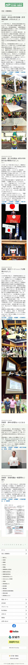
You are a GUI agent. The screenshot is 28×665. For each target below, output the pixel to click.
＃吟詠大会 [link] (18, 203)
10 (20, 544)
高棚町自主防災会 (7, 571)
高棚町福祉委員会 (7, 574)
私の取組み (4, 610)
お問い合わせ (4, 621)
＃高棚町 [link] (17, 72)
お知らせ (3, 614)
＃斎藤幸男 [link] (9, 319)
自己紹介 (3, 603)
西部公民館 (5, 593)
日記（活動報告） (5, 553)
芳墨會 (4, 581)
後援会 (3, 617)
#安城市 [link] (10, 317)
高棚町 (2, 21)
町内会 (4, 564)
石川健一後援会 (10, 663)
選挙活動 (5, 588)
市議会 (4, 567)
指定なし (3, 162)
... (23, 544)
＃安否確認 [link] (9, 74)
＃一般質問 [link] (7, 501)
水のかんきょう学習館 (7, 578)
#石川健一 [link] (4, 317)
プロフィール (4, 606)
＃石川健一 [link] (4, 72)
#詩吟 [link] (5, 449)
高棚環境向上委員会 (7, 569)
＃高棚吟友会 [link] (9, 203)
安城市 (2, 273)
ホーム (3, 550)
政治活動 (5, 586)
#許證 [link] (9, 449)
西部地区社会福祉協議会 (8, 590)
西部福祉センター (7, 595)
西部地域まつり (6, 583)
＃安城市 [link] (11, 72)
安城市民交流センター (7, 576)
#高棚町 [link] (16, 317)
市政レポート (4, 599)
